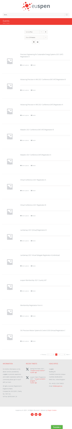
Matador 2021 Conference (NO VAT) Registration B (37, 130)
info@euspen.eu (57, 386)
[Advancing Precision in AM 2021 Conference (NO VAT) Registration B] (10, 86)
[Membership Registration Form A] (10, 312)
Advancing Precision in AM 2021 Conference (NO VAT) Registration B (43, 79)
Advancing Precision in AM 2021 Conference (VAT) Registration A (41, 105)
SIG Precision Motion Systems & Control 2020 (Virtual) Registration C (42, 330)
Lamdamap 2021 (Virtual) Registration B (33, 230)
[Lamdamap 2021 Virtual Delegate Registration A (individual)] (10, 262)
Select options (25, 65)
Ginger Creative (52, 410)
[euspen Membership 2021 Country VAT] (10, 287)
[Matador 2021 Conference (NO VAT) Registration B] (10, 136)
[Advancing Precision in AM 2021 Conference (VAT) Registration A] (10, 111)
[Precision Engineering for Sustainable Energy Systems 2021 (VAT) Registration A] (10, 61)
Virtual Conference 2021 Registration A (33, 180)
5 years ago (33, 372)
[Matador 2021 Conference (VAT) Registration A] (10, 161)
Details (34, 65)
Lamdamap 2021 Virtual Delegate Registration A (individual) (40, 255)
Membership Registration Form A (31, 305)
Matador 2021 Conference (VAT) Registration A (35, 155)
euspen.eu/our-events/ (37, 370)
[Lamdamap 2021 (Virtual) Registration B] (10, 237)
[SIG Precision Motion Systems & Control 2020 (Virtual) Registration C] (10, 337)
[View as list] (37, 42)
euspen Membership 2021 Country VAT (33, 280)
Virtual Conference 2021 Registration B (33, 205)
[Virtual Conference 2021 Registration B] (10, 212)
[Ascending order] (46, 32)
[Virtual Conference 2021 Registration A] (10, 186)
